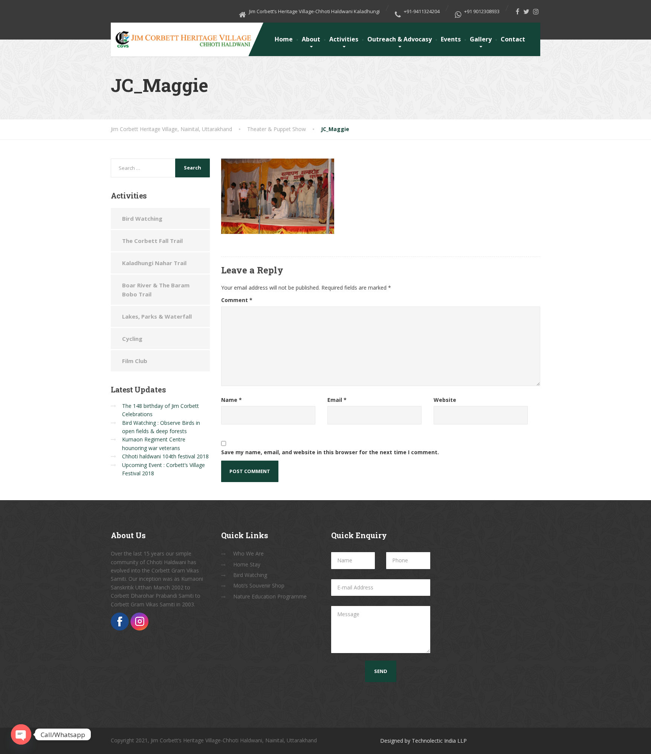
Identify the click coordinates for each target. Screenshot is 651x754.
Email (337, 399)
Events (451, 39)
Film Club (134, 361)
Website (445, 399)
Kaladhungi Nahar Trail (154, 263)
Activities (343, 39)
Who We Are (248, 553)
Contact (513, 39)
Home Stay (246, 564)
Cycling (132, 338)
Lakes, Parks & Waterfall (157, 316)
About (311, 39)
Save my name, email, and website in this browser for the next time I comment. (330, 452)
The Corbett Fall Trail (152, 240)
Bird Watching (142, 218)
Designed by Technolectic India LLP (423, 740)
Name (231, 399)
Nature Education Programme (270, 596)
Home (284, 39)
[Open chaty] (21, 734)
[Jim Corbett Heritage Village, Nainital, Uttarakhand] (183, 36)
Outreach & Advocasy (399, 39)
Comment (236, 300)
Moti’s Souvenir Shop (258, 585)
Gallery (481, 39)
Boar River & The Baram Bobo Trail (155, 289)
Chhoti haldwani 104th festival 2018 (165, 456)
